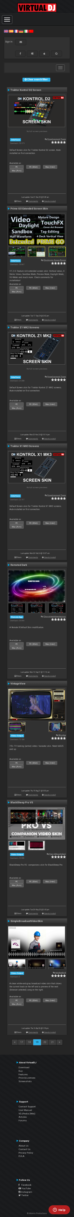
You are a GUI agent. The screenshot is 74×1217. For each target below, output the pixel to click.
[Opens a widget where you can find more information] (59, 1210)
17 (21, 1042)
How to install (50, 201)
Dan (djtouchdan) (57, 854)
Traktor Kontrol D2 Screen (25, 90)
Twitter (25, 1195)
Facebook (25, 1185)
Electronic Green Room (55, 260)
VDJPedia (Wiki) (27, 1113)
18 (29, 1042)
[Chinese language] (31, 31)
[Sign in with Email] (20, 42)
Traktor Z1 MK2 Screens (24, 327)
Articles (23, 1117)
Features (23, 1074)
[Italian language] (26, 31)
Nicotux (62, 735)
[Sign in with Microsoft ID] (32, 54)
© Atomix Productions (37, 1213)
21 (52, 1042)
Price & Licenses (27, 1077)
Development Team (56, 139)
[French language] (16, 31)
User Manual (25, 1110)
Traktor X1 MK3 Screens (24, 446)
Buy (21, 1071)
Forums (23, 1120)
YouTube (26, 1188)
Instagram (26, 1192)
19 (37, 1042)
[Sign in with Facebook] (20, 54)
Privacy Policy (26, 1152)
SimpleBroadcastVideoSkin (26, 921)
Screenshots (25, 1081)
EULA (21, 1156)
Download (24, 1067)
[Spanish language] (11, 31)
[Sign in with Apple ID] (44, 54)
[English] (6, 31)
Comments (33, 201)
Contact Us (24, 1149)
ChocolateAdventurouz (54, 616)
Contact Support (27, 1106)
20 (44, 1042)
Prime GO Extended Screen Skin (29, 208)
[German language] (21, 31)
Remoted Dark (18, 565)
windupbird (60, 972)
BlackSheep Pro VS (21, 802)
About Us (23, 1145)
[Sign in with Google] (56, 54)
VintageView (17, 683)
